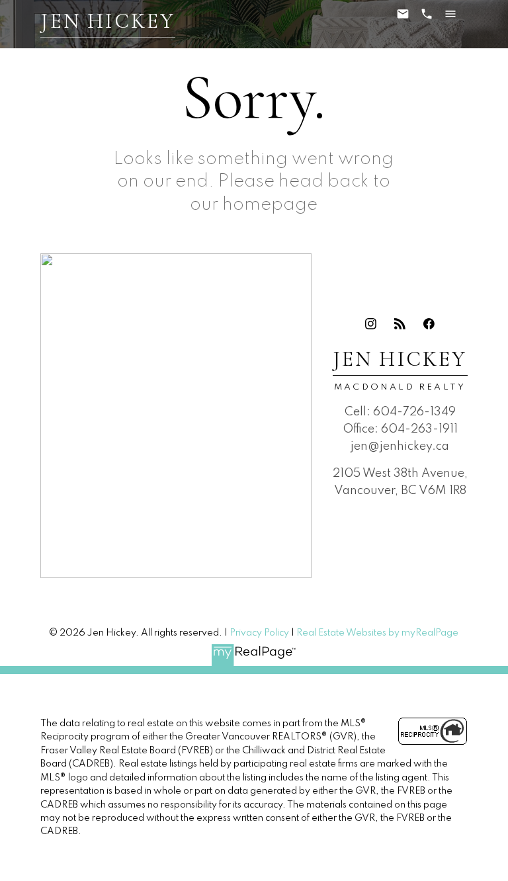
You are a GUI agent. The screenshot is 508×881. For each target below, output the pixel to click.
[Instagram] (371, 323)
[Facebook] (429, 323)
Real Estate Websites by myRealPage (377, 633)
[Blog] (400, 323)
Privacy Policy (259, 633)
